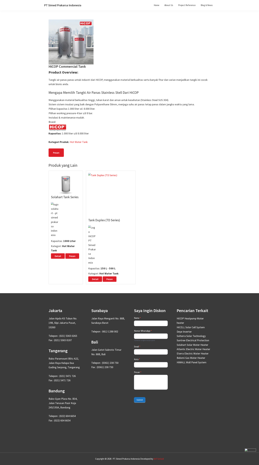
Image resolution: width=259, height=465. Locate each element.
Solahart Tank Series (65, 197)
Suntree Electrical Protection (193, 340)
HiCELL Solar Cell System (191, 327)
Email (137, 346)
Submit (140, 399)
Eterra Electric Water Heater (192, 353)
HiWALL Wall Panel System (191, 362)
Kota (137, 359)
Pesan (56, 152)
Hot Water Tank (79, 142)
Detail (58, 256)
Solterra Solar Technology (191, 336)
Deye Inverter (184, 331)
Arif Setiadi (159, 458)
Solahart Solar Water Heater (192, 345)
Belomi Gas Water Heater (191, 358)
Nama (137, 318)
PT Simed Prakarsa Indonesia (62, 5)
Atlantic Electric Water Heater (193, 349)
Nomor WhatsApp (143, 330)
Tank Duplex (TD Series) (104, 220)
